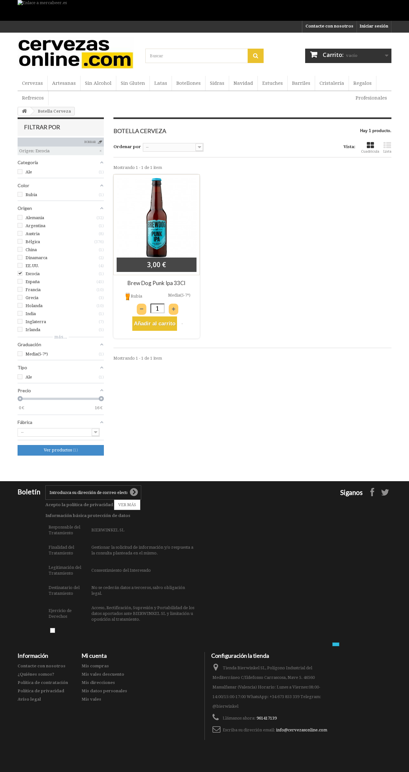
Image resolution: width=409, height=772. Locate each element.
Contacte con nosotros (329, 26)
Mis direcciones (98, 682)
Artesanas (64, 83)
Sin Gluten (133, 83)
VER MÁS (127, 504)
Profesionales (371, 98)
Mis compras (95, 666)
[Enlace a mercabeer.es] (204, 10)
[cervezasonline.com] (77, 53)
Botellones (188, 83)
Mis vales (91, 699)
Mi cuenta (94, 655)
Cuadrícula (370, 151)
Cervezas (32, 83)
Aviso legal (29, 699)
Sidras (217, 83)
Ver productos (60, 450)
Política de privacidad (41, 690)
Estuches (272, 83)
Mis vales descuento (102, 674)
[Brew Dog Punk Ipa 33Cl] (157, 218)
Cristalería (332, 83)
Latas (160, 83)
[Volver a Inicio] (24, 111)
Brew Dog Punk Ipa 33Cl (156, 283)
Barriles (301, 83)
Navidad (243, 83)
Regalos (362, 83)
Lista (387, 151)
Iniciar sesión (373, 26)
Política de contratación (43, 682)
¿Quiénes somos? (36, 674)
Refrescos (33, 98)
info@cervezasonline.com (301, 730)
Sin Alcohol (98, 83)
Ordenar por (127, 146)
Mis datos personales (104, 690)
